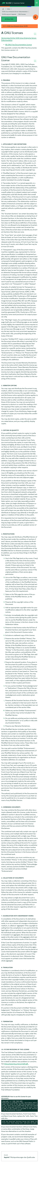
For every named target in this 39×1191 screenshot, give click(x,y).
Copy (35, 1101)
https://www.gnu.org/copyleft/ (15, 1064)
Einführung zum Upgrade (9, 14)
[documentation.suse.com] (3, 9)
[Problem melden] (35, 34)
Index (8, 9)
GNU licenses (22, 14)
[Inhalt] (35, 17)
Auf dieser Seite (9, 19)
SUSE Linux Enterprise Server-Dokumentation (15, 11)
